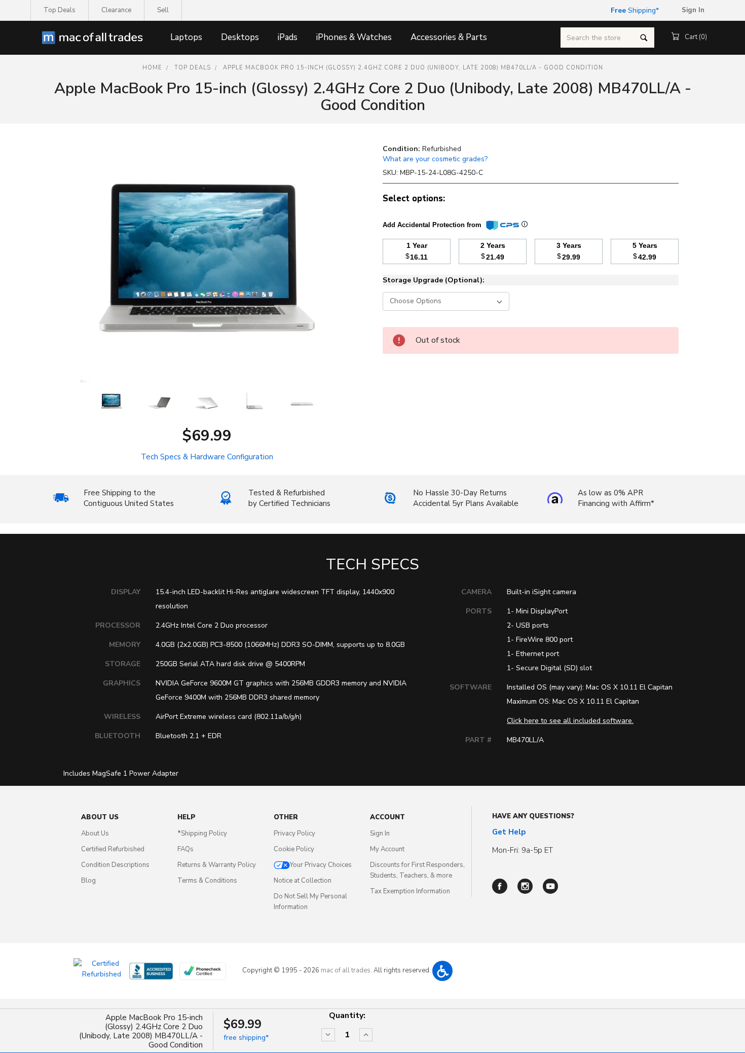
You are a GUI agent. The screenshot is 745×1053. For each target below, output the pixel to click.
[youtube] (550, 886)
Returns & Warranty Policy (216, 864)
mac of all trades (345, 970)
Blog (88, 880)
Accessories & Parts (449, 37)
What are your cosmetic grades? (435, 159)
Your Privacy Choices (321, 864)
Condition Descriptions (115, 864)
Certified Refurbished (112, 849)
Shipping (633, 10)
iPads (287, 37)
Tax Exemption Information (410, 891)
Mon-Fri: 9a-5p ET (522, 850)
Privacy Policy (294, 833)
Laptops (186, 37)
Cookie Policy (294, 849)
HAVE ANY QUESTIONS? (533, 816)
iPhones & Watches (354, 37)
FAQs (185, 849)
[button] (442, 971)
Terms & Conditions (207, 880)
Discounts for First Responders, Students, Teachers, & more (417, 870)
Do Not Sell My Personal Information (310, 902)
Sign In (380, 833)
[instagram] (525, 886)
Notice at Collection (302, 880)
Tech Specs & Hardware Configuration (207, 457)
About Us (95, 833)
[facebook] (499, 886)
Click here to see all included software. (570, 720)
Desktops (240, 37)
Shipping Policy (202, 833)
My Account (387, 849)
